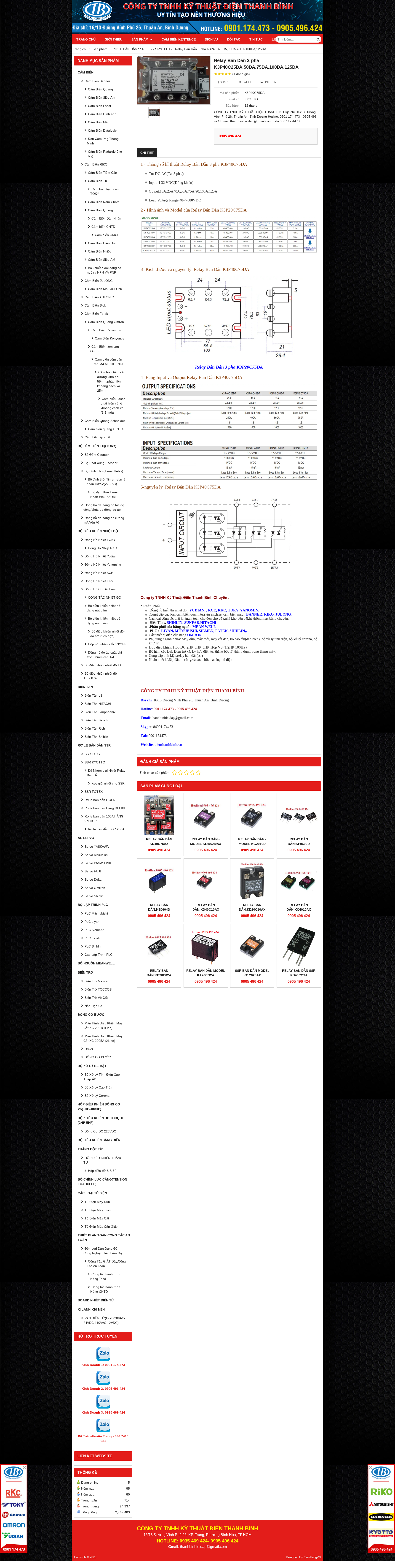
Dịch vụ (211, 39)
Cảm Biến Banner (97, 81)
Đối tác (233, 39)
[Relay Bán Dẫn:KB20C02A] (159, 946)
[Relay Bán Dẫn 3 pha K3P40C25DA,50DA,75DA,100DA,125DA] (173, 80)
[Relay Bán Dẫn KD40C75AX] (159, 815)
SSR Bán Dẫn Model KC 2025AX (252, 973)
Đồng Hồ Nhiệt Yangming (103, 564)
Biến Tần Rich (95, 728)
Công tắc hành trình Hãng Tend (105, 1276)
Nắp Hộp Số (93, 1006)
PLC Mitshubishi (96, 913)
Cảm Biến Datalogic (102, 130)
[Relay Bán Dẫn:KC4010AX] (298, 880)
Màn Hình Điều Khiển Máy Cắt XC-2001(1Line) (103, 1025)
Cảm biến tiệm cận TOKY (104, 191)
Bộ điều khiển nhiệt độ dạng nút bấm (103, 608)
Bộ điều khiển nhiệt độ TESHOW (100, 676)
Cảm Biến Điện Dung (103, 243)
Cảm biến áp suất (97, 437)
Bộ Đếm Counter (97, 454)
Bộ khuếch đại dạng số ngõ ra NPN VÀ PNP (104, 270)
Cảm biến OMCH (107, 235)
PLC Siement (94, 930)
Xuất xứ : (234, 99)
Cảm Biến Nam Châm (104, 202)
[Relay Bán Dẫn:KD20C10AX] (252, 880)
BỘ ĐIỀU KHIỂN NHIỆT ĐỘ (98, 531)
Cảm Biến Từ (97, 181)
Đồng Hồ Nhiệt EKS (99, 581)
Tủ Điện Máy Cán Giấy (101, 1226)
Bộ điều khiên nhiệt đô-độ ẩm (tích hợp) (107, 634)
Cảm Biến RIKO (96, 164)
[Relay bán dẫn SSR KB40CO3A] (298, 946)
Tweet (246, 82)
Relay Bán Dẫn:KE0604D (159, 907)
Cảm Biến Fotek (96, 313)
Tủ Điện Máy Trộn (98, 1210)
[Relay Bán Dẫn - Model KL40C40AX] (205, 815)
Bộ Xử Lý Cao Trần (98, 1087)
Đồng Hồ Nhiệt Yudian (101, 556)
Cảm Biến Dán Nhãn (106, 218)
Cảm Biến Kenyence (179, 39)
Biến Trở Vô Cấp (97, 997)
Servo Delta (93, 879)
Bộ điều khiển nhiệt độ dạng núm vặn (103, 621)
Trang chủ (86, 39)
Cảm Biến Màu (98, 122)
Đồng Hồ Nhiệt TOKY (100, 540)
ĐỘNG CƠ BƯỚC (91, 1014)
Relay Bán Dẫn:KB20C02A (159, 973)
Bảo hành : (233, 105)
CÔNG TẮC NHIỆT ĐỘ (104, 597)
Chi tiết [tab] (147, 153)
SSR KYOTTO (95, 762)
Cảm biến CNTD (103, 226)
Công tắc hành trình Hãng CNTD (105, 1289)
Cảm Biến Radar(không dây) (104, 154)
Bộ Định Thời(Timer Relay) (104, 471)
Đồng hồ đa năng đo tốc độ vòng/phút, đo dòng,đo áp (103, 507)
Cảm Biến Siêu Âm (101, 97)
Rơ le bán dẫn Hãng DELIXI (105, 808)
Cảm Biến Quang (100, 89)
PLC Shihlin (93, 946)
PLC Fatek (92, 938)
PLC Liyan (92, 921)
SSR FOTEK (94, 791)
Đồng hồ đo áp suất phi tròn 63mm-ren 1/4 (104, 655)
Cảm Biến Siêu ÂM (101, 259)
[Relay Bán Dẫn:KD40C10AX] (205, 880)
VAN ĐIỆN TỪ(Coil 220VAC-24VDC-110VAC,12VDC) (104, 1320)
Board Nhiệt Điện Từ (96, 1300)
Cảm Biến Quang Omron (106, 322)
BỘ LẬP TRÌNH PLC (93, 905)
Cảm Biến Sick (95, 305)
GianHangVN (312, 1557)
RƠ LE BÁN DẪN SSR (94, 745)
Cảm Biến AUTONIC (99, 297)
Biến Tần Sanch (96, 720)
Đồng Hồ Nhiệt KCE (99, 573)
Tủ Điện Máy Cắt (97, 1218)
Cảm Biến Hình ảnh (102, 114)
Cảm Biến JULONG (99, 280)
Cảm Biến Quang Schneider (105, 421)
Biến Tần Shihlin (96, 736)
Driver (89, 1049)
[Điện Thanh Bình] (381, 1508)
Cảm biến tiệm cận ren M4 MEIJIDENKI (108, 362)
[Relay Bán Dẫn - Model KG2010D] (252, 815)
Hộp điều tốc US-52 (102, 1171)
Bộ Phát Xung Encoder (101, 463)
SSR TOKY (93, 754)
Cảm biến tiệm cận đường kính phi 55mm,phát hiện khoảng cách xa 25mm (111, 381)
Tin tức (256, 39)
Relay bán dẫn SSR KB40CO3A (298, 973)
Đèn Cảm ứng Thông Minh (103, 141)
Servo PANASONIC (98, 863)
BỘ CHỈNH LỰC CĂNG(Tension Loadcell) (102, 1182)
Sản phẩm (140, 39)
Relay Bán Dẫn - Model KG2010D (252, 841)
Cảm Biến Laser (99, 106)
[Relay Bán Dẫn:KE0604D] (159, 880)
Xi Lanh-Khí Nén (91, 1309)
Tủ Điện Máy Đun (97, 1202)
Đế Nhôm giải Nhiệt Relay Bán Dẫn (106, 773)
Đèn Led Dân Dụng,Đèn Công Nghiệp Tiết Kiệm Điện (103, 1251)
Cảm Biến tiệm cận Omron (104, 349)
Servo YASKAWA (97, 846)
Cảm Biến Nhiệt (99, 251)
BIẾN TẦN (85, 687)
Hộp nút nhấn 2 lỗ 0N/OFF (107, 644)
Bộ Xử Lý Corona (97, 1095)
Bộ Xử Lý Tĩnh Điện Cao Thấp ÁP (101, 1077)
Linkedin (269, 82)
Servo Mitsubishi (96, 855)
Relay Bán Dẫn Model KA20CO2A (205, 973)
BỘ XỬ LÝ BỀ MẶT (92, 1066)
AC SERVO (86, 838)
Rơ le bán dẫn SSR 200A (106, 829)
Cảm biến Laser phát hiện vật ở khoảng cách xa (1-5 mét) (113, 405)
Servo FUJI (93, 871)
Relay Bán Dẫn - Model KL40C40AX (205, 841)
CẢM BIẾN (85, 72)
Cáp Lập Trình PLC (98, 954)
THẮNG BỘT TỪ (90, 1149)
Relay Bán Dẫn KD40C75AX (159, 841)
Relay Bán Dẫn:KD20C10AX (252, 907)
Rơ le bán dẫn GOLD (100, 800)
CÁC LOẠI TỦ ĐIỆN (92, 1193)
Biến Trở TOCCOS (98, 989)
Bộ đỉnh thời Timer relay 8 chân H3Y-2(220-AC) (106, 482)
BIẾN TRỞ (85, 972)
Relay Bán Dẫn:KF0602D (299, 841)
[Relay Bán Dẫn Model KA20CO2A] (205, 946)
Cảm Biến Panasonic (106, 330)
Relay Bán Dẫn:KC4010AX (299, 907)
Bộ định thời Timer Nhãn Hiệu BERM (104, 494)
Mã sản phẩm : (230, 93)
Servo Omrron (95, 888)
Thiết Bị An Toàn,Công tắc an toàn (104, 1237)
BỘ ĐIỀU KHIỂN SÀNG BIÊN (99, 1140)
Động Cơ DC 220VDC (100, 1131)
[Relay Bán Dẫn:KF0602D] (298, 815)
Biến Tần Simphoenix (100, 712)
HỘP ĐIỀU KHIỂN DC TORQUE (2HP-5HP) (101, 1120)
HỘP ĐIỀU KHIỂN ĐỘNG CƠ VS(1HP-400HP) (99, 1106)
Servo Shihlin (94, 896)
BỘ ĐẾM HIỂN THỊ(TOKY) (97, 446)
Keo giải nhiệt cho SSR (108, 783)
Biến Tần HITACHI (98, 704)
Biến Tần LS (93, 695)
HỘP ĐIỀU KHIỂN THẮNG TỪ (103, 1160)
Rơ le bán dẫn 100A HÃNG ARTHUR (103, 818)
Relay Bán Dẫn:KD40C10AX (205, 907)
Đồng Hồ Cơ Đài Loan (101, 589)
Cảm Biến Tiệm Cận (102, 172)
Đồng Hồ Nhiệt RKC (102, 548)
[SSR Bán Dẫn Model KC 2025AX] (252, 946)
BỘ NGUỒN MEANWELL (96, 963)
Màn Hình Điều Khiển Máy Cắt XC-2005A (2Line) (103, 1038)
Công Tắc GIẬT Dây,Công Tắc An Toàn (106, 1264)
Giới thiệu (113, 39)
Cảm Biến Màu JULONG (105, 289)
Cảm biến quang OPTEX (106, 429)
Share (224, 82)
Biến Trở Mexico (96, 981)
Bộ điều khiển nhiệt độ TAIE (105, 665)
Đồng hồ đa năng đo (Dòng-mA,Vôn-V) (104, 520)
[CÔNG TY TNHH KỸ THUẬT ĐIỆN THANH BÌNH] (197, 33)
